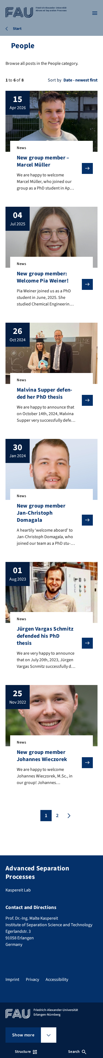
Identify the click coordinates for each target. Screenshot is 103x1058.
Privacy (32, 980)
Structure (23, 1051)
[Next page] (68, 815)
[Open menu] (95, 13)
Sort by (54, 80)
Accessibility (57, 980)
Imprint (12, 980)
